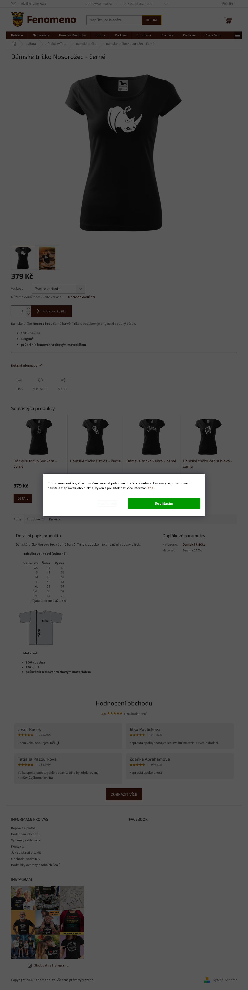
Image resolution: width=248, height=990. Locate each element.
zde (151, 488)
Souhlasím (164, 503)
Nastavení (107, 503)
